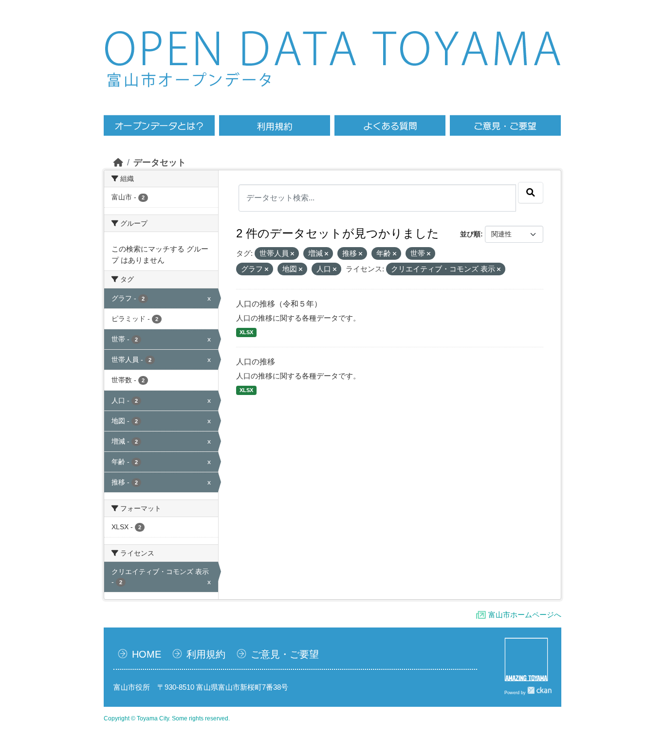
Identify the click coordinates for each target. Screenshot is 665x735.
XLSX (246, 332)
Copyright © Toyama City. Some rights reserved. (167, 718)
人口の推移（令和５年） (279, 304)
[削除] (292, 254)
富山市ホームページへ (524, 614)
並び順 (470, 234)
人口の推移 (255, 362)
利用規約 (205, 654)
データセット (159, 162)
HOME (146, 654)
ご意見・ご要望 (285, 654)
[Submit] (530, 192)
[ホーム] (118, 162)
